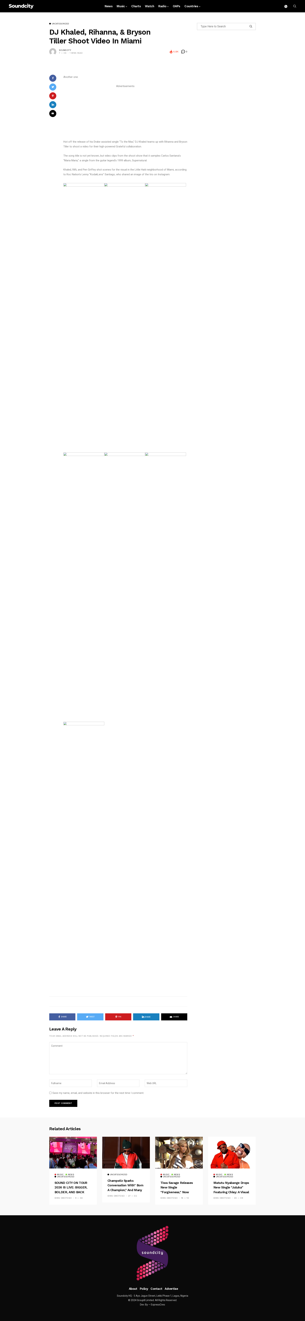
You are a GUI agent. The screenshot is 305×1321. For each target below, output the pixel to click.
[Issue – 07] (152, 1253)
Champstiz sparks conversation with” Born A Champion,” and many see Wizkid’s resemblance (125, 1190)
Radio (162, 6)
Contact (156, 1288)
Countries (191, 6)
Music (121, 6)
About (133, 1288)
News (108, 6)
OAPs (176, 6)
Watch (149, 6)
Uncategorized (60, 24)
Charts (136, 6)
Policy (144, 1288)
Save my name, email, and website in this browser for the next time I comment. (98, 1093)
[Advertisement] (125, 113)
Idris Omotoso (63, 1198)
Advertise (171, 1288)
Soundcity (65, 50)
